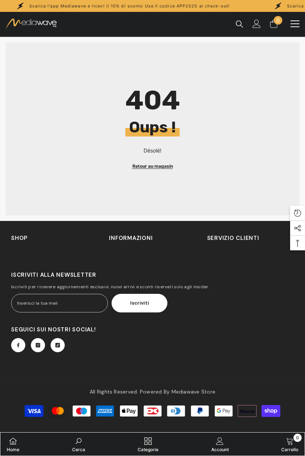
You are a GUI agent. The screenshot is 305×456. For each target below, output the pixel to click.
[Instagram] (38, 345)
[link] (78, 444)
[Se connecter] (257, 24)
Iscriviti (139, 303)
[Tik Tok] (58, 345)
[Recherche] (239, 24)
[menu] (294, 23)
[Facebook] (18, 345)
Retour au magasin (152, 166)
